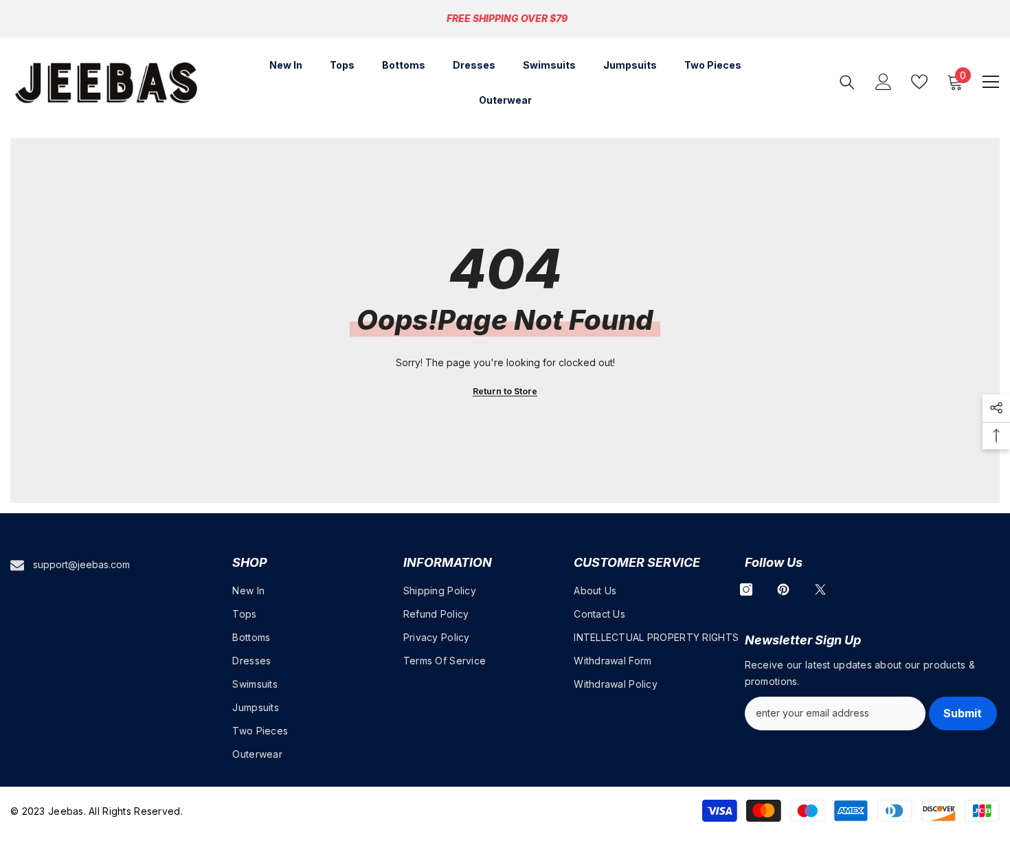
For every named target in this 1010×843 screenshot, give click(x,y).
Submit (962, 713)
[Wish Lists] (919, 82)
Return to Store (505, 391)
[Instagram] (746, 589)
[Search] (847, 82)
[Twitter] (820, 589)
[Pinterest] (783, 589)
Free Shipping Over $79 (507, 18)
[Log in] (883, 82)
